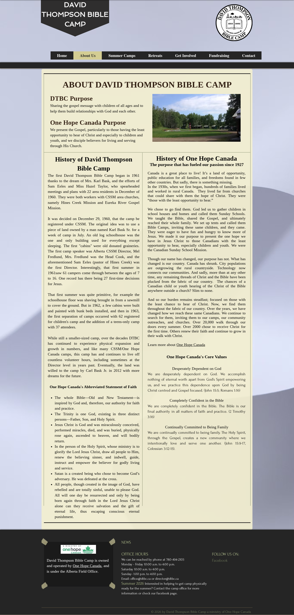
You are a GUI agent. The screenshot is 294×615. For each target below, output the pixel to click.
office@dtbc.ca (140, 579)
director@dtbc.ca (167, 579)
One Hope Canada (190, 345)
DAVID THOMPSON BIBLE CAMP (75, 14)
